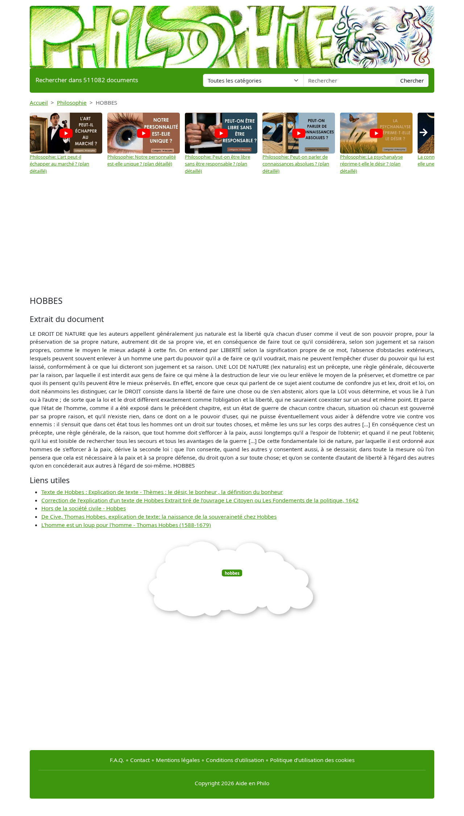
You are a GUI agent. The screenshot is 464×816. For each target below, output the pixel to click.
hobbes (232, 573)
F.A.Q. (117, 759)
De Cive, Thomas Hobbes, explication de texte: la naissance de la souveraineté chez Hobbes (159, 516)
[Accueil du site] (232, 33)
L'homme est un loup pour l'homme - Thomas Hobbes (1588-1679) (126, 524)
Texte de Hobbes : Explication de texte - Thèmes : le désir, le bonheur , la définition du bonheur (162, 491)
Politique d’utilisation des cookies (312, 759)
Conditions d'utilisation (235, 759)
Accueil (39, 102)
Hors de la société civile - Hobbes (83, 508)
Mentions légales (178, 759)
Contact (140, 759)
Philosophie (72, 102)
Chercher (412, 80)
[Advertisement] (232, 236)
